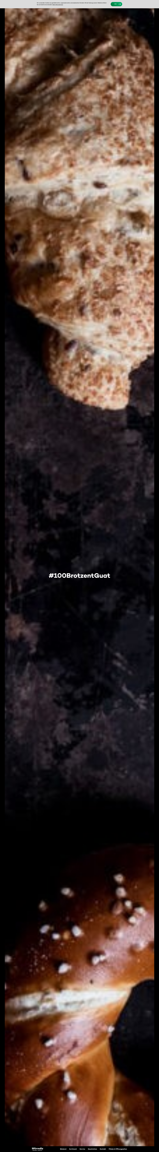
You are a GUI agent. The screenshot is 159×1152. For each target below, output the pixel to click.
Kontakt (103, 1149)
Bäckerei (63, 1149)
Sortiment (73, 1149)
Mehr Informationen (57, 4)
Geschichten (92, 1149)
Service (82, 1149)
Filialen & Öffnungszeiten (118, 1149)
